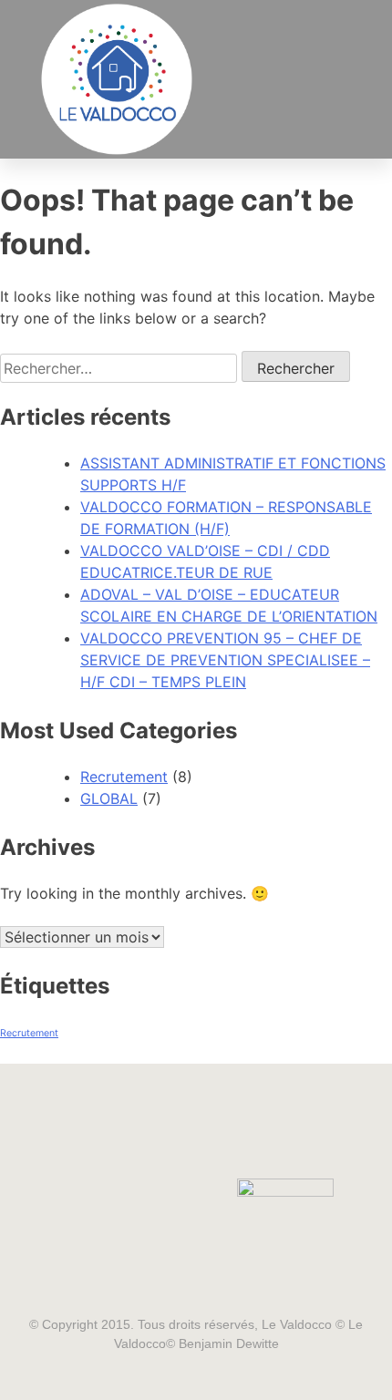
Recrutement (124, 776)
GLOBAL (109, 798)
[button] (332, 80)
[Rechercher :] (121, 368)
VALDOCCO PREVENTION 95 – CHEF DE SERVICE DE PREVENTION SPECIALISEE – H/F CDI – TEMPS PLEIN (225, 660)
